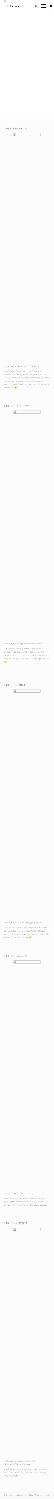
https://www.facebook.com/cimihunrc (22, 366)
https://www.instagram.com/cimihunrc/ (23, 643)
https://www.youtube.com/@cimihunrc (22, 923)
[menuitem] (35, 6)
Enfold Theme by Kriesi (39, 1495)
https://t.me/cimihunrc (15, 1193)
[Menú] (42, 6)
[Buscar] (35, 6)
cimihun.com (21, 1495)
